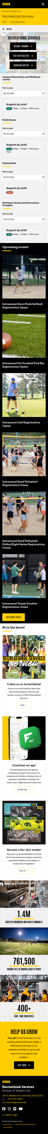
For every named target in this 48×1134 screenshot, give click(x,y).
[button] (43, 4)
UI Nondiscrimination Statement (24, 1124)
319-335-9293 (14, 1099)
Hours (4, 22)
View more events (13, 617)
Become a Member (21, 46)
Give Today (22, 1065)
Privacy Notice (7, 1124)
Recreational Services (18, 16)
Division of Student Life (11, 11)
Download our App (21, 65)
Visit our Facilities (21, 55)
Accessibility (7, 1127)
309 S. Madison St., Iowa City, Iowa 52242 (22, 1095)
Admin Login (11, 1114)
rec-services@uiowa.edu (14, 1102)
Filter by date (7, 88)
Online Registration (17, 22)
